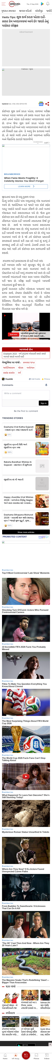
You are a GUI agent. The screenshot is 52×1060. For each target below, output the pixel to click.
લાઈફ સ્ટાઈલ (9, 372)
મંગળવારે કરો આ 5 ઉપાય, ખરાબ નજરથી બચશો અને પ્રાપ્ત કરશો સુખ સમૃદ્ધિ (29, 1005)
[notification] (47, 3)
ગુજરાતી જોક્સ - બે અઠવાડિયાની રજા (9, 1006)
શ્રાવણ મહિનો (25, 11)
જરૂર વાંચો (10, 986)
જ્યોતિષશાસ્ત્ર (9, 367)
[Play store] (42, 3)
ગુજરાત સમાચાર (8, 11)
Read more (13, 334)
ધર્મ (19, 372)
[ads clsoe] (50, 1044)
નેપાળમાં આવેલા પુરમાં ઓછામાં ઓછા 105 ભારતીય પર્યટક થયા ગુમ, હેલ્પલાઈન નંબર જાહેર (10, 1032)
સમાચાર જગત (29, 362)
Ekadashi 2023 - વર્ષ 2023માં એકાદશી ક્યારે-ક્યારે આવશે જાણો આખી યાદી (24, 355)
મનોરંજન (30, 367)
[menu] (4, 4)
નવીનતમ (10, 1013)
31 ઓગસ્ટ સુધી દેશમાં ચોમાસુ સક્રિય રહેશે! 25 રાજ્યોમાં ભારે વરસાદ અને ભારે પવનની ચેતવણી (30, 1032)
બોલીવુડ (39, 11)
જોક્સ (20, 367)
